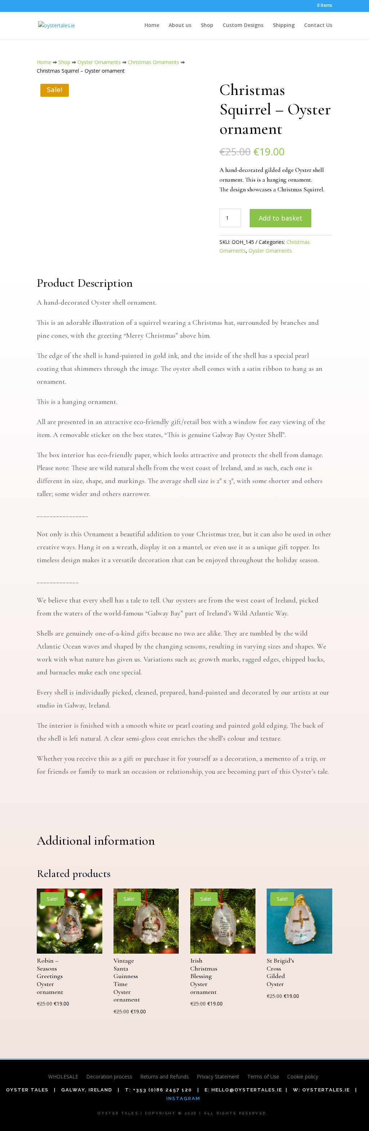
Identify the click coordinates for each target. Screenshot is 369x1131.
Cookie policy (302, 1077)
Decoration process (109, 1077)
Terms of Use (263, 1077)
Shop (207, 25)
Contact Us (318, 25)
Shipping (284, 25)
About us (180, 25)
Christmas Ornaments (153, 62)
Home (152, 25)
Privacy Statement (218, 1077)
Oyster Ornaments (99, 62)
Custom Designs (243, 25)
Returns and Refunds (164, 1077)
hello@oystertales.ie (247, 1090)
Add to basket (280, 218)
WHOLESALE (63, 1077)
